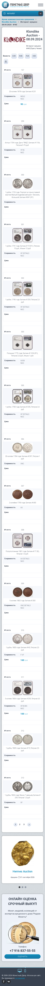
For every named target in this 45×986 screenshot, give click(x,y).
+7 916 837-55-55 (22, 951)
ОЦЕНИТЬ (22, 956)
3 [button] (25, 887)
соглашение (20, 978)
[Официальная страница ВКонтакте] (9, 981)
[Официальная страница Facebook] (4, 981)
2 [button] (22, 887)
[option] (22, 859)
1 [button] (19, 887)
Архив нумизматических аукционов (18, 19)
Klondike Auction (9, 22)
